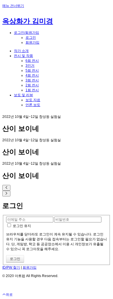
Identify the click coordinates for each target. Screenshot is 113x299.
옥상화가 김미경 (27, 21)
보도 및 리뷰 (23, 95)
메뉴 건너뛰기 (13, 6)
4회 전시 (32, 75)
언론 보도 (32, 105)
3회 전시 (32, 80)
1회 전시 (32, 90)
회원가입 (32, 42)
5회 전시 (32, 70)
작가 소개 (21, 51)
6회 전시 (32, 61)
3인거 (29, 66)
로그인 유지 (21, 226)
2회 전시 (32, 85)
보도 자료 (32, 100)
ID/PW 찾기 (11, 267)
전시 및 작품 (23, 56)
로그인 (30, 38)
